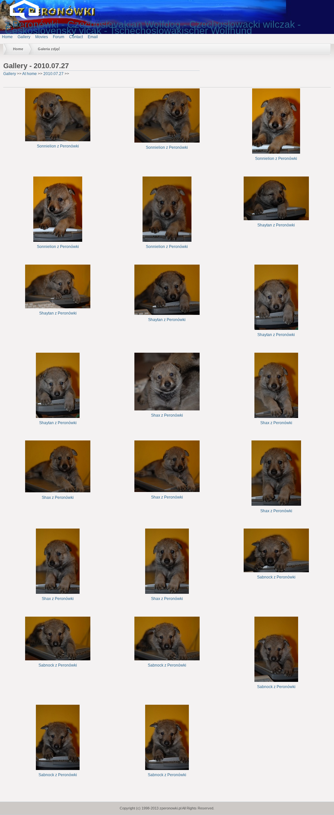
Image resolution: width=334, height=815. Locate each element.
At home (29, 73)
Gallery (24, 37)
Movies (41, 37)
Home (7, 37)
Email (93, 37)
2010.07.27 (53, 73)
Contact (76, 37)
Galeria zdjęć (49, 49)
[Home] (29, 18)
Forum (58, 37)
